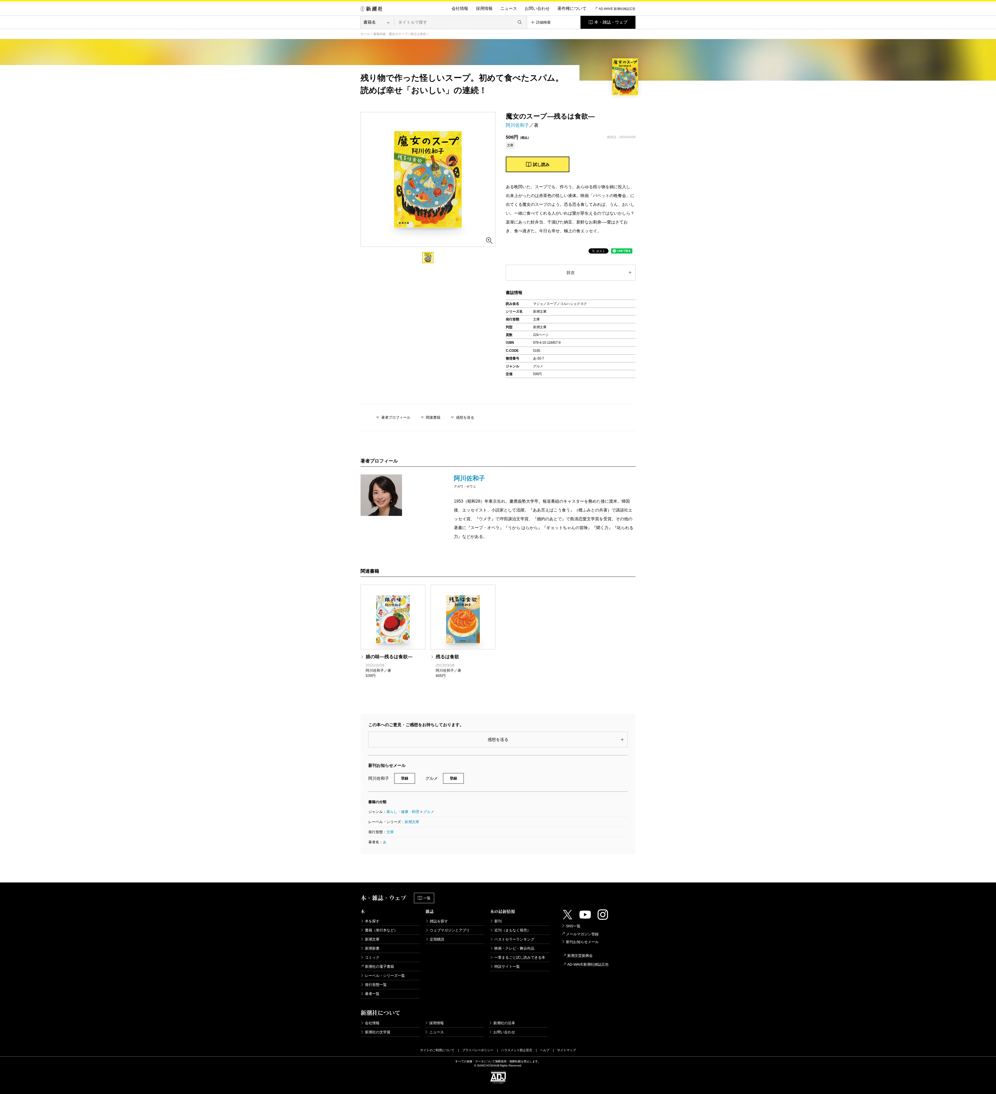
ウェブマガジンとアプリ (450, 930)
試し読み (541, 164)
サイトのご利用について (437, 1050)
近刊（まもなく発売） (512, 930)
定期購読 (437, 939)
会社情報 (460, 8)
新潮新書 (372, 948)
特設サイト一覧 (507, 966)
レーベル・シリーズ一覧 (385, 975)
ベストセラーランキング (514, 939)
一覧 (427, 898)
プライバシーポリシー (477, 1050)
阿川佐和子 (517, 125)
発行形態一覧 (376, 985)
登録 (404, 778)
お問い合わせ (537, 8)
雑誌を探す (439, 921)
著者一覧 (372, 994)
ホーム (365, 34)
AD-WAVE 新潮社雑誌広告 (617, 9)
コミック (372, 957)
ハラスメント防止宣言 (516, 1050)
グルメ (428, 812)
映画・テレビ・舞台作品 (514, 948)
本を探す (372, 921)
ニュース (508, 8)
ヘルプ (544, 1050)
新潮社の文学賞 (377, 1032)
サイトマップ (566, 1050)
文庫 (390, 832)
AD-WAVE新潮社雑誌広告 (588, 964)
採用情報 (484, 8)
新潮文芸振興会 (580, 955)
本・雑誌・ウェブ (610, 22)
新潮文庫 (412, 822)
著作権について (571, 8)
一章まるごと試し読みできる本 (519, 957)
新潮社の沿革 (504, 1023)
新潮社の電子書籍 (379, 966)
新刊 (498, 921)
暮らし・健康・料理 (402, 812)
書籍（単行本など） (381, 930)
